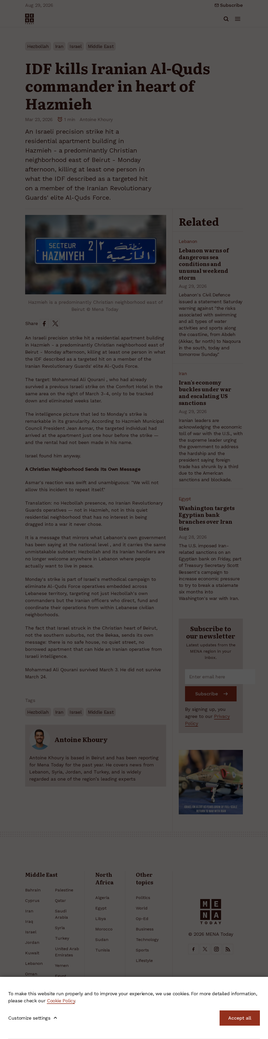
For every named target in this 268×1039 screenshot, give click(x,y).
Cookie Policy (61, 1000)
